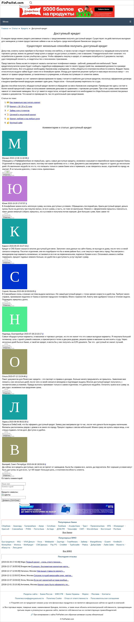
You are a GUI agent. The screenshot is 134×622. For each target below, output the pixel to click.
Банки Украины (72, 594)
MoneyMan (6, 545)
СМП (81, 529)
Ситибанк (51, 526)
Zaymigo (60, 542)
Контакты (106, 594)
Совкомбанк (17, 529)
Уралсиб (5, 529)
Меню (67, 22)
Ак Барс (50, 529)
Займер (84, 542)
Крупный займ (16, 123)
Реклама (95, 594)
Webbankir (49, 542)
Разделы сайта (30, 594)
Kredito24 (117, 542)
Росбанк (117, 529)
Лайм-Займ (109, 545)
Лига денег (17, 547)
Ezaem (108, 542)
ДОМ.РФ (61, 529)
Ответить (6, 175)
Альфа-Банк (74, 526)
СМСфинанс (42, 545)
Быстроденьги (8, 542)
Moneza (17, 545)
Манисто (120, 545)
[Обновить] (5, 494)
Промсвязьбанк (97, 526)
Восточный (106, 529)
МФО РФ (59, 594)
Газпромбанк (30, 526)
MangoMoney (96, 542)
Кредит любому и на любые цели (25, 118)
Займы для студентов (19, 110)
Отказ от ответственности (76, 598)
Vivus (39, 542)
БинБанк (62, 526)
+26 (7, 172)
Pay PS (53, 545)
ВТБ (109, 526)
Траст (85, 526)
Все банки (67, 532)
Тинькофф (72, 529)
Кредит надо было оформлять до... (53, 584)
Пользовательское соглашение (105, 598)
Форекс (85, 594)
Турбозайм (74, 545)
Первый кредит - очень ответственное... (44, 562)
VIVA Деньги (29, 542)
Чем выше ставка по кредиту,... (51, 571)
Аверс (41, 526)
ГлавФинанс (72, 542)
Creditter (63, 545)
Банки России (46, 594)
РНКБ (28, 529)
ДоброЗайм (96, 545)
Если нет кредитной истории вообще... (51, 580)
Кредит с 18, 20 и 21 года (21, 106)
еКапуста (6, 547)
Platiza (85, 545)
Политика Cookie (54, 598)
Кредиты (24, 28)
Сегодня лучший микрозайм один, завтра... (53, 575)
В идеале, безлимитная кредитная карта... (50, 566)
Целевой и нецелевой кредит (23, 114)
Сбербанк (6, 526)
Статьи (15, 28)
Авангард (17, 526)
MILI (19, 542)
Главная (5, 28)
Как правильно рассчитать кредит (25, 102)
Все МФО (67, 551)
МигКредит (29, 545)
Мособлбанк (92, 529)
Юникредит (119, 526)
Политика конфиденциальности (29, 598)
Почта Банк (39, 529)
